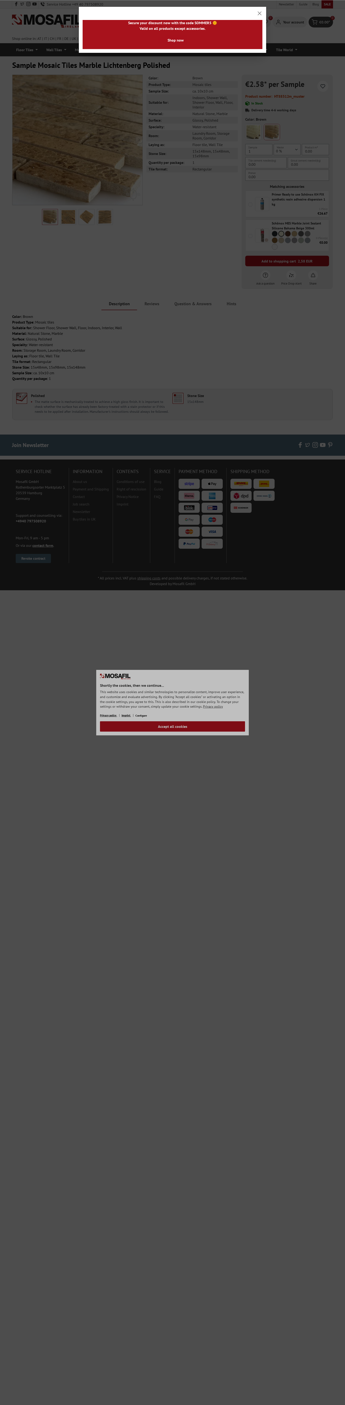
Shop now (176, 40)
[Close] (259, 13)
